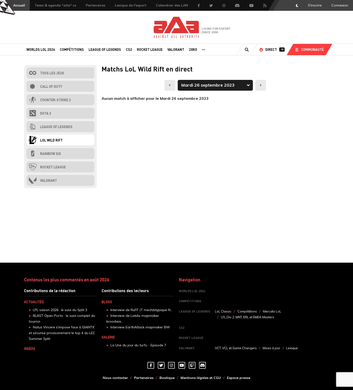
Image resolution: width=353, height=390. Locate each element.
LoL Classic (223, 311)
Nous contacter (115, 378)
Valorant (175, 49)
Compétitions (72, 49)
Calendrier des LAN (172, 5)
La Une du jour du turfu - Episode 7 (138, 345)
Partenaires (95, 5)
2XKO (193, 49)
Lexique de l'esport (130, 5)
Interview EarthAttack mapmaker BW (140, 327)
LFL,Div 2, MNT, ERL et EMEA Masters (247, 317)
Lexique (292, 348)
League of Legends (105, 49)
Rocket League (150, 49)
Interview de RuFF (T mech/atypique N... (141, 310)
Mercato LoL (272, 311)
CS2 (129, 49)
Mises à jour (271, 348)
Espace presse (238, 378)
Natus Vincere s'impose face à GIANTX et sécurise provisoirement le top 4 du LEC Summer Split (62, 333)
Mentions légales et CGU (201, 378)
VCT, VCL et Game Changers (236, 348)
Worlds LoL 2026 (40, 49)
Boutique (167, 378)
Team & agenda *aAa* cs (55, 5)
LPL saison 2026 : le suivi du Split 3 (60, 310)
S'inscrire (315, 5)
